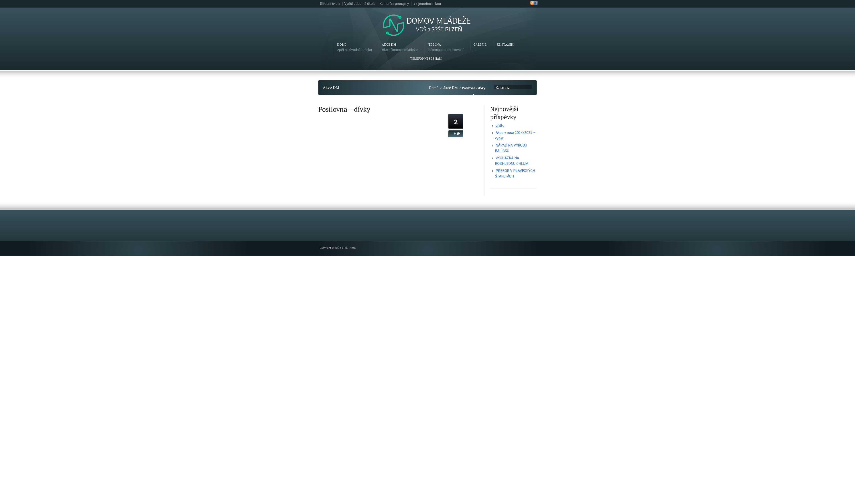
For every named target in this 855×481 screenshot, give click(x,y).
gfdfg (500, 125)
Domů (433, 88)
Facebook (536, 3)
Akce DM (450, 88)
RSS (532, 3)
